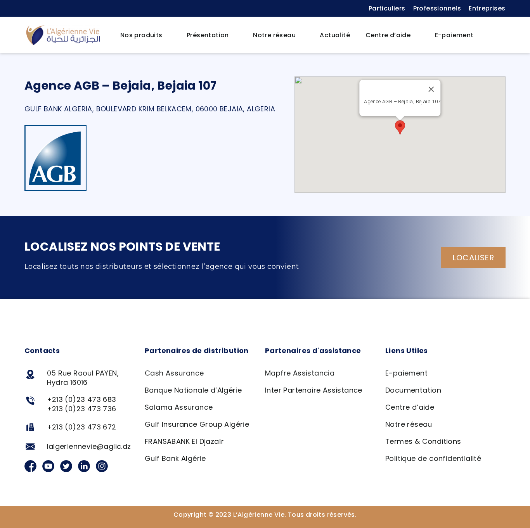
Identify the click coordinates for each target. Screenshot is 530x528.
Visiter (402, 110)
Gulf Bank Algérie (175, 458)
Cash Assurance (174, 373)
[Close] (431, 89)
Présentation (208, 35)
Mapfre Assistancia (299, 373)
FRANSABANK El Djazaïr (184, 441)
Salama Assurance (179, 407)
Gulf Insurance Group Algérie (197, 424)
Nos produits (141, 35)
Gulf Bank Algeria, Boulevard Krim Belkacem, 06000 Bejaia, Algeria (149, 109)
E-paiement (454, 35)
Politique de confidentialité (433, 458)
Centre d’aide (387, 35)
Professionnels (437, 8)
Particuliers (387, 8)
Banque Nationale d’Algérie (193, 390)
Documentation (413, 390)
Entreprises (487, 8)
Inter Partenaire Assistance (313, 390)
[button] (493, 35)
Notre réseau (274, 35)
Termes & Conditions (423, 441)
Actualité (335, 35)
